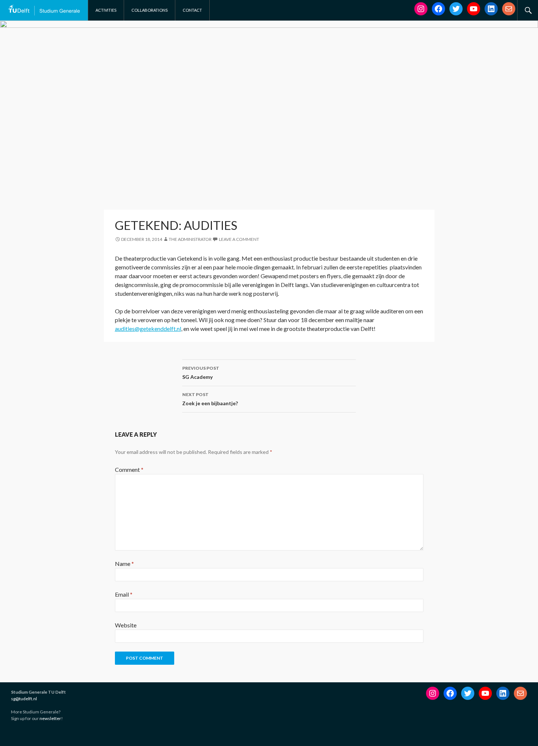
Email (123, 594)
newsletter (50, 718)
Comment (129, 469)
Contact (192, 10)
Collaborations (149, 10)
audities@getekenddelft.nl (148, 328)
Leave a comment (239, 239)
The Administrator (190, 239)
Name (124, 563)
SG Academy (200, 372)
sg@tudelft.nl (24, 698)
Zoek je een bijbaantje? (210, 399)
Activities (106, 10)
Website (126, 625)
